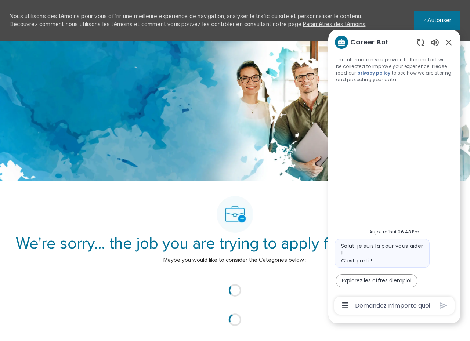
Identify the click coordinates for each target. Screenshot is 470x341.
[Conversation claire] (420, 42)
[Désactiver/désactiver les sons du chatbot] (434, 42)
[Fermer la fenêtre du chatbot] (448, 42)
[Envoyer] (443, 305)
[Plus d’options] (345, 305)
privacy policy (373, 73)
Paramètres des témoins (334, 24)
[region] (394, 173)
